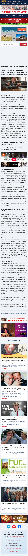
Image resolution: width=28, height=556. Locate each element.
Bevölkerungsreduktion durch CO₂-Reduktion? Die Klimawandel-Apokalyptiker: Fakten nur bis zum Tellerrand (14, 447)
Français (14, 1)
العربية (25, 3)
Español (19, 1)
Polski (3, 3)
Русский (8, 3)
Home (6, 15)
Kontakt (21, 15)
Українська (19, 3)
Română (13, 3)
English (9, 1)
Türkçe (24, 1)
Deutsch (4, 1)
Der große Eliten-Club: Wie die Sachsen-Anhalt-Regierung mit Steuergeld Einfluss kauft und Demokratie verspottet (13, 389)
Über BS (13, 15)
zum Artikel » (5, 368)
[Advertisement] (14, 56)
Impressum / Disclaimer (14, 551)
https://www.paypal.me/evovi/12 (16, 536)
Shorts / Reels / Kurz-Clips (14, 548)
